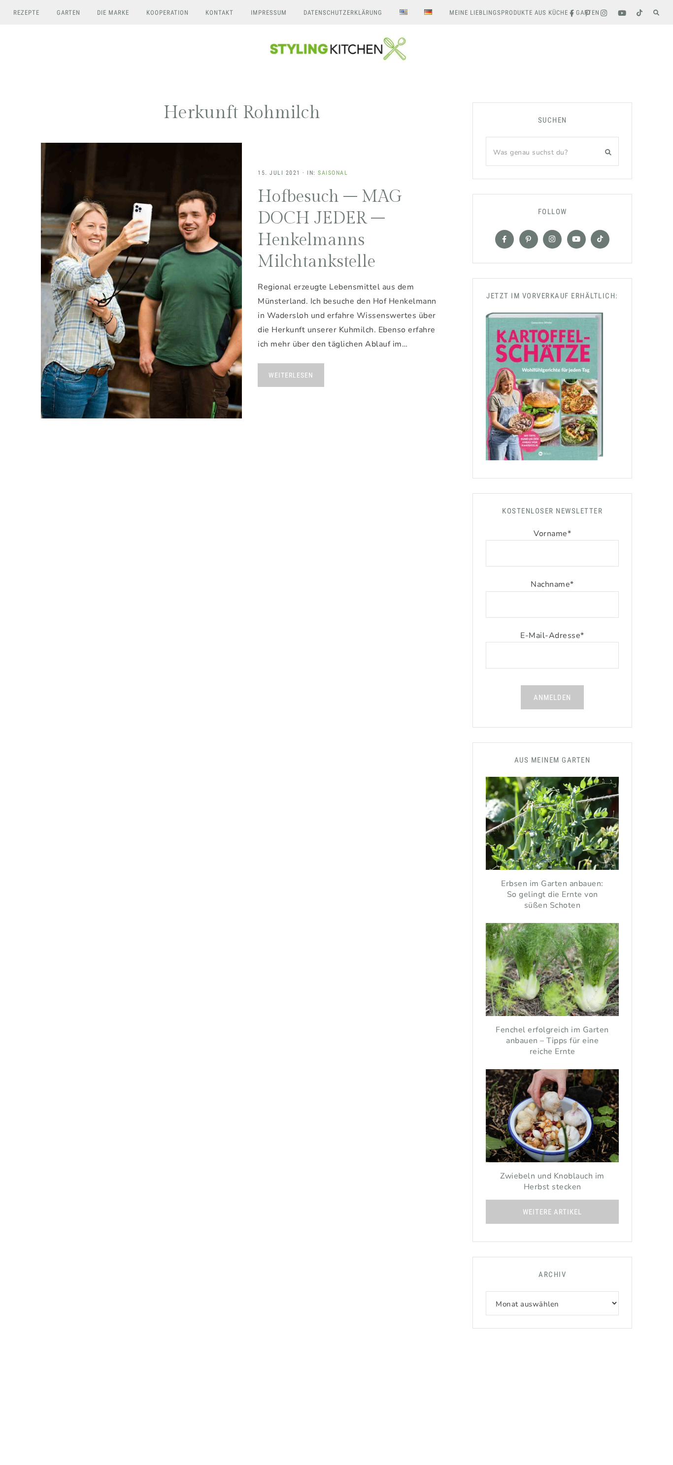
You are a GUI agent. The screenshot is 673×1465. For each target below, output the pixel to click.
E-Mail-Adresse (552, 635)
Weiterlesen (291, 375)
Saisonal (333, 172)
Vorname (552, 533)
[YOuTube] (576, 239)
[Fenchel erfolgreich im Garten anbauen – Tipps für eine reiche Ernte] (552, 972)
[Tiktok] (600, 239)
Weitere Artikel (552, 1212)
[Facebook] (504, 239)
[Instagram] (552, 239)
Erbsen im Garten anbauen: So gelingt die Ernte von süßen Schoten (552, 894)
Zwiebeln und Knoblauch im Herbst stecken (552, 1181)
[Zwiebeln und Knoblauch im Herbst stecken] (552, 1118)
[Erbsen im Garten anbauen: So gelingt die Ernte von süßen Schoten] (552, 826)
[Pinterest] (528, 239)
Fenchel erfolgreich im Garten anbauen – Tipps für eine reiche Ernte (552, 1040)
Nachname (552, 584)
